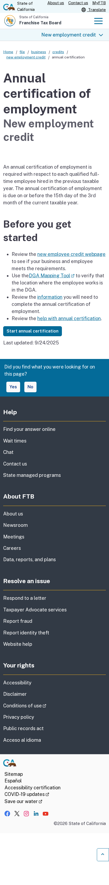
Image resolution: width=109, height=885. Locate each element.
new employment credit (26, 57)
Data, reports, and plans (29, 559)
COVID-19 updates (26, 794)
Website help (17, 644)
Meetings (13, 537)
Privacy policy (18, 717)
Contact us (78, 3)
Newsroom (15, 525)
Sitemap (13, 774)
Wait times (14, 441)
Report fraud (17, 621)
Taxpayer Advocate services (35, 609)
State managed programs (32, 475)
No (30, 386)
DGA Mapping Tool (52, 275)
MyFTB (99, 3)
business (38, 52)
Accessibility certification (32, 787)
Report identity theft (26, 632)
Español (13, 780)
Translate (96, 9)
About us (55, 3)
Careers (12, 548)
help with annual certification (69, 318)
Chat (8, 452)
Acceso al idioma (22, 740)
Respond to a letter (24, 598)
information (49, 297)
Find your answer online (29, 429)
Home (8, 52)
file (22, 52)
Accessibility (17, 682)
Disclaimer (15, 694)
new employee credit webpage (71, 254)
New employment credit (68, 35)
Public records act (23, 728)
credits (58, 52)
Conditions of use (39, 705)
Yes (13, 386)
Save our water (23, 801)
